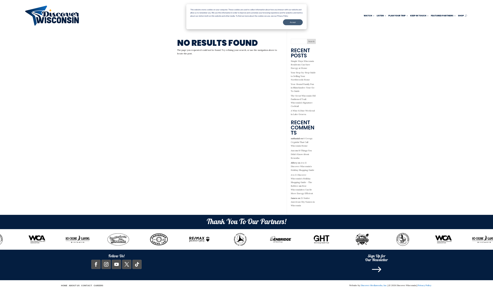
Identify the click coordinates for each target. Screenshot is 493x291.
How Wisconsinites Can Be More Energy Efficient (302, 190)
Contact (86, 285)
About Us (74, 285)
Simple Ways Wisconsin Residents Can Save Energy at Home (302, 64)
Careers (98, 285)
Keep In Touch (418, 15)
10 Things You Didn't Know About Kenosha (301, 154)
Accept (293, 22)
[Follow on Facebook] (96, 264)
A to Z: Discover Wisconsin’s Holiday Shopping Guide (302, 166)
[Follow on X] (126, 264)
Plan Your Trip (397, 15)
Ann (293, 150)
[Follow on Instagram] (106, 264)
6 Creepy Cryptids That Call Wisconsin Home (301, 142)
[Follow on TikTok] (137, 264)
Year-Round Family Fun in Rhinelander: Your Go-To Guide (303, 87)
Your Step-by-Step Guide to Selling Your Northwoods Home (303, 76)
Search (311, 41)
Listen (380, 15)
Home (64, 285)
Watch (368, 15)
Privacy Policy (424, 285)
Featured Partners (442, 15)
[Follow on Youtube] (116, 264)
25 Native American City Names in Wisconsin (303, 202)
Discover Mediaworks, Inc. (374, 285)
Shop (461, 15)
